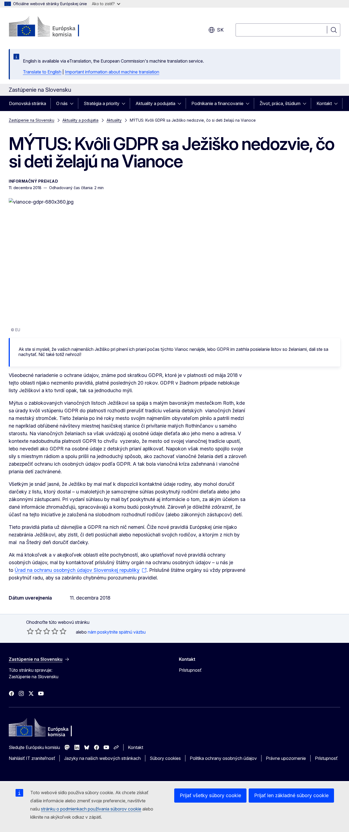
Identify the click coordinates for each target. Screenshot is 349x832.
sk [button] (220, 30)
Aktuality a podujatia (155, 103)
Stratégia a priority (101, 103)
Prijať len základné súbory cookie (291, 795)
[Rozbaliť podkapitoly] (73, 103)
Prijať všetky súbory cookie (210, 795)
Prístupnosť (190, 670)
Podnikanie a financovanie (217, 103)
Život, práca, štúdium (280, 103)
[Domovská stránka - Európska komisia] (53, 27)
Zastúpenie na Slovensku (31, 120)
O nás (62, 103)
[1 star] (30, 631)
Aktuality (114, 120)
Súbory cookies (165, 758)
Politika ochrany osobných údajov (223, 758)
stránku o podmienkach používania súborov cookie (91, 809)
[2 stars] (34, 631)
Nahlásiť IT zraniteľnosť (32, 758)
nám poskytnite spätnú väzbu (117, 632)
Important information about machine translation (112, 72)
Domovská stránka (27, 103)
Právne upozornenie (286, 758)
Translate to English (42, 72)
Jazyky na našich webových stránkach (102, 758)
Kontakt (324, 103)
